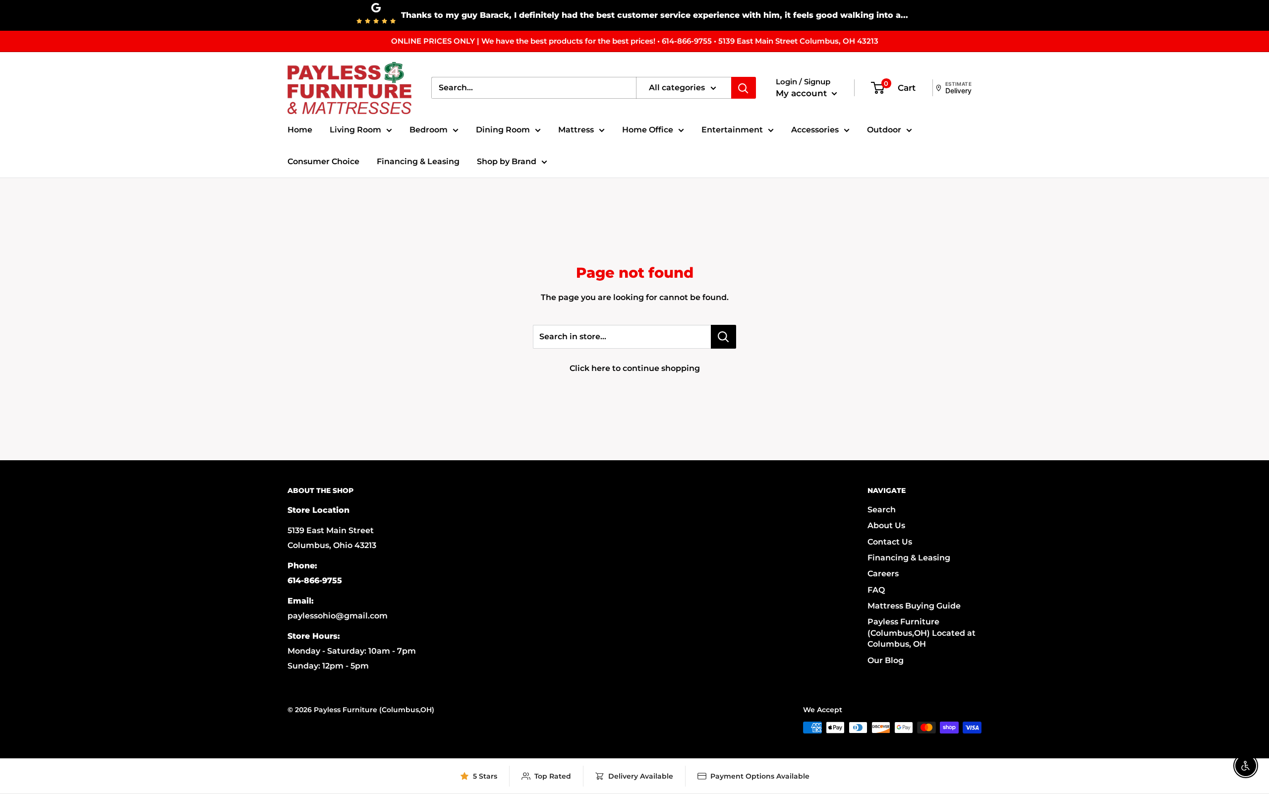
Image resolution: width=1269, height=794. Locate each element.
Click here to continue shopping (635, 368)
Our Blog (885, 660)
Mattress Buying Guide (914, 606)
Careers (883, 573)
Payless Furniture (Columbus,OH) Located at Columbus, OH (921, 633)
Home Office (647, 129)
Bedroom (428, 129)
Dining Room (503, 129)
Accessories (815, 129)
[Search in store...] (723, 337)
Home (300, 129)
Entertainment (732, 129)
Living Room (355, 129)
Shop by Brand (506, 161)
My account (802, 93)
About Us (886, 525)
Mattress (576, 129)
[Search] (743, 88)
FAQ (876, 590)
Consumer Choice (323, 161)
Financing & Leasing (418, 161)
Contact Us (889, 542)
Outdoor (884, 129)
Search (881, 509)
